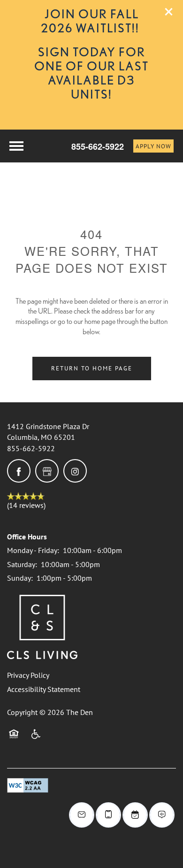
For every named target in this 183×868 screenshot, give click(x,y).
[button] (169, 11)
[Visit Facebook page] (18, 471)
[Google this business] (47, 471)
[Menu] (16, 146)
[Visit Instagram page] (75, 471)
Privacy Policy (28, 675)
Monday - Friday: (33, 550)
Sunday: (20, 578)
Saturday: (22, 564)
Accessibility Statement (43, 689)
